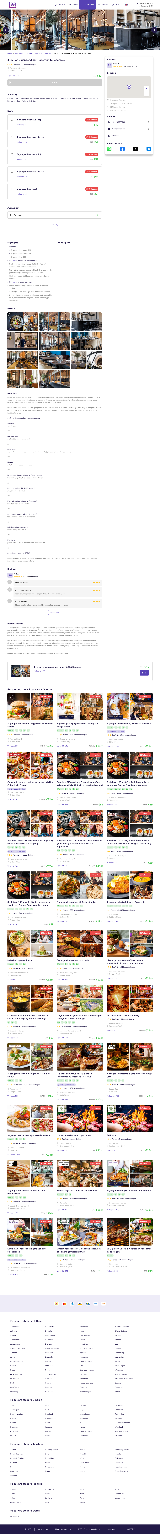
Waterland (119, 1370)
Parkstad (83, 1374)
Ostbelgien (119, 1405)
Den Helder (49, 1327)
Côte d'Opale (15, 1502)
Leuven (83, 1405)
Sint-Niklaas (120, 1414)
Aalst (12, 1405)
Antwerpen (14, 1410)
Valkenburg (119, 1352)
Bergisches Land (16, 1454)
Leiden (82, 1340)
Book (144, 673)
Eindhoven (49, 1352)
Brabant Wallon (16, 1414)
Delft (12, 1383)
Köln (82, 1458)
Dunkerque (49, 1489)
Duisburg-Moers (51, 1449)
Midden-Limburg (86, 1348)
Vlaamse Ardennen (122, 1423)
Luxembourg (85, 1414)
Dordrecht (49, 1340)
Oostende (84, 1436)
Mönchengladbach (122, 1449)
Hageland (49, 1414)
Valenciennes (120, 1498)
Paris (82, 1498)
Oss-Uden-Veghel (87, 1370)
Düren (47, 1454)
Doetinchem (50, 1335)
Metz (82, 1489)
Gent (47, 1410)
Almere (13, 1335)
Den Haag (14, 1391)
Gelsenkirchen (50, 1467)
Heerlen (48, 1387)
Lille (47, 1502)
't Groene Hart (50, 1374)
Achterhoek (14, 1327)
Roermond (84, 1378)
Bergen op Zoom (16, 1361)
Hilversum (84, 1327)
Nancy (82, 1494)
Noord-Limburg (86, 1361)
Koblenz (83, 1449)
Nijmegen (84, 1352)
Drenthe (48, 1344)
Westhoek (119, 1436)
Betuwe (13, 1365)
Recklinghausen (121, 1467)
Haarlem (48, 1383)
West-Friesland (121, 1374)
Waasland (119, 1427)
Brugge (13, 1418)
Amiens (13, 1489)
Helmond (48, 1391)
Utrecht (118, 1348)
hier (13, 260)
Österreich (14, 1516)
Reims (82, 1502)
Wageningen (120, 1365)
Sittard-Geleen (121, 1331)
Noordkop (84, 1357)
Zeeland (118, 1383)
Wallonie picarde (121, 1431)
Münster (118, 1454)
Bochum (13, 1462)
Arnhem (13, 1352)
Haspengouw (50, 1418)
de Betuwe (14, 1378)
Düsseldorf (49, 1458)
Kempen (48, 1427)
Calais (12, 1498)
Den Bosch (14, 1387)
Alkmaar (13, 1331)
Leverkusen (84, 1462)
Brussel (13, 1423)
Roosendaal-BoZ (86, 1383)
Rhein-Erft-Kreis (121, 1471)
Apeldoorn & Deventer (19, 1348)
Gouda (47, 1370)
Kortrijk (48, 1431)
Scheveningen (85, 1391)
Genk (47, 1405)
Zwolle (117, 1391)
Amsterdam (15, 1344)
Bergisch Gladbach (17, 1458)
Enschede (49, 1357)
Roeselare (119, 1410)
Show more (54, 612)
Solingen (13, 1475)
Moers (82, 1467)
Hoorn (82, 1331)
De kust (13, 1436)
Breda (12, 1370)
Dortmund (14, 1471)
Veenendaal (119, 1357)
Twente (118, 1340)
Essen (47, 1462)
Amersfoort (14, 1340)
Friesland (48, 1365)
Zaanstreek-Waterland (124, 1378)
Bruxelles (14, 1427)
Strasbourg (119, 1494)
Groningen (49, 1378)
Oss (81, 1365)
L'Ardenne (49, 1436)
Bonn (12, 1467)
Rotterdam (84, 1387)
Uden (117, 1344)
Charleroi (14, 1431)
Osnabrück (119, 1462)
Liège (82, 1410)
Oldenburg (119, 1458)
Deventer (49, 1331)
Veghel (117, 1361)
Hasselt (48, 1423)
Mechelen (84, 1418)
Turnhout (118, 1418)
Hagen (47, 1471)
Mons (82, 1423)
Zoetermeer (119, 1387)
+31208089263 (128, 1529)
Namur (82, 1427)
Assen (12, 1357)
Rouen (117, 1489)
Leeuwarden (85, 1335)
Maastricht (84, 1344)
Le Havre (48, 1498)
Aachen (13, 1449)
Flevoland (49, 1361)
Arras (12, 1494)
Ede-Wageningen (52, 1348)
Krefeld (83, 1454)
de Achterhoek (16, 1374)
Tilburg (117, 1335)
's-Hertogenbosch (122, 1327)
